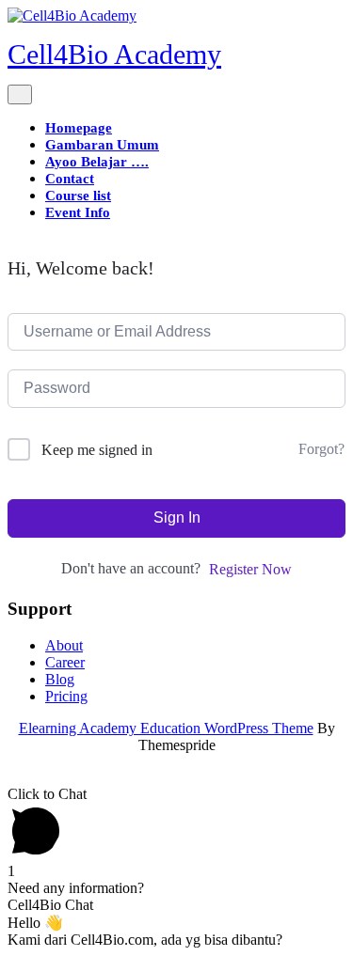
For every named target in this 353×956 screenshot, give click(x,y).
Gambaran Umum (102, 144)
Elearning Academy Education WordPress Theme (166, 728)
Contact (69, 178)
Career (65, 662)
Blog (59, 679)
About (64, 645)
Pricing (66, 696)
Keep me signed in (96, 450)
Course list (78, 195)
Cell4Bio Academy (114, 54)
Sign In (177, 517)
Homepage (78, 127)
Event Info (77, 212)
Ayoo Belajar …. (97, 161)
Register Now (250, 569)
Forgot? (321, 449)
